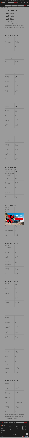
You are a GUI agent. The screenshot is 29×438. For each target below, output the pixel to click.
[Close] (23, 214)
